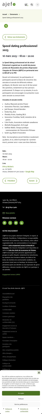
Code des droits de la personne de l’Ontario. (22, 250)
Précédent (11, 181)
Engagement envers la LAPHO (9, 333)
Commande (11, 303)
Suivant (31, 181)
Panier (14, 357)
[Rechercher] (32, 5)
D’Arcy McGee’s (7, 167)
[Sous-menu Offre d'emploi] (12, 353)
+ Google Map (29, 172)
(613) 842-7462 (11, 207)
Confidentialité (7, 310)
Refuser (21, 399)
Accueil (4, 14)
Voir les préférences (21, 404)
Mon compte (6, 350)
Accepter (21, 393)
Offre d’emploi (6, 353)
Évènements (14, 14)
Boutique (5, 303)
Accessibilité (6, 294)
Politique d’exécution (9, 360)
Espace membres (7, 337)
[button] (39, 373)
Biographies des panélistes (7, 298)
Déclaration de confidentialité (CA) (8, 321)
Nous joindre (10, 213)
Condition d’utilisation (9, 306)
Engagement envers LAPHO (11, 275)
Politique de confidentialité (6, 365)
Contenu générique (8, 317)
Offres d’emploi (7, 357)
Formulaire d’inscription (9, 341)
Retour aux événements (16, 37)
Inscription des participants (7, 345)
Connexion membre (8, 313)
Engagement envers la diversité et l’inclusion (9, 327)
